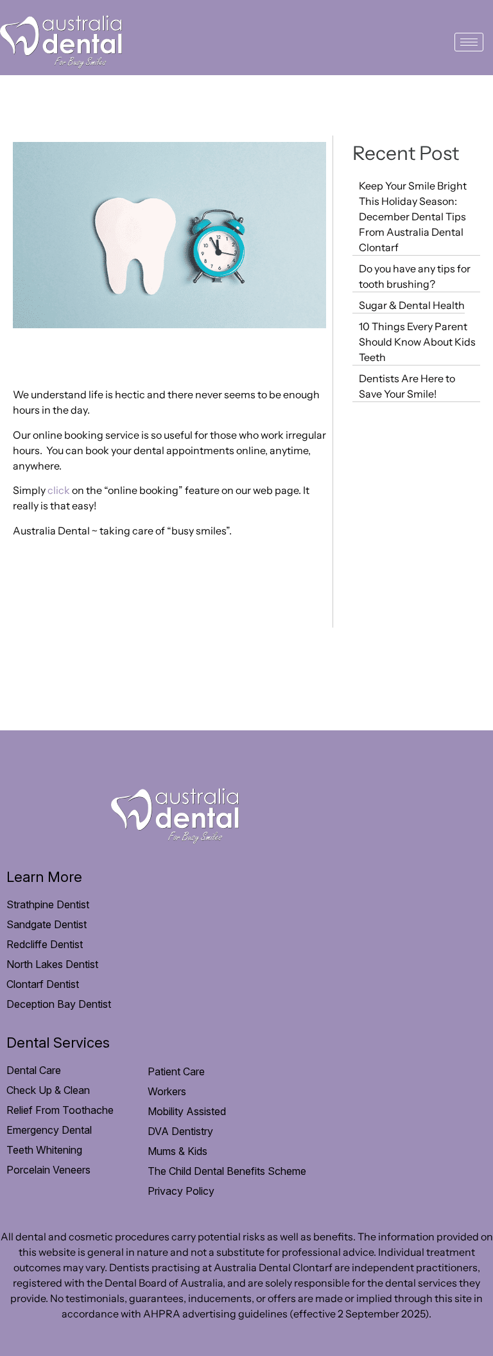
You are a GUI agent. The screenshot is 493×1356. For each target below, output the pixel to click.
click (59, 490)
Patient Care (176, 1071)
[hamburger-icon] (468, 42)
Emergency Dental (49, 1129)
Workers (167, 1091)
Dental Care (33, 1070)
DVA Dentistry (180, 1131)
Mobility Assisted (187, 1111)
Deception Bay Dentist (58, 1004)
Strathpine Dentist (47, 904)
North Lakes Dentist (52, 964)
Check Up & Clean (48, 1090)
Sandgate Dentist (46, 924)
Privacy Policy (181, 1190)
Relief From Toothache (60, 1110)
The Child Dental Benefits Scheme (227, 1171)
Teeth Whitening (44, 1149)
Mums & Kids (177, 1151)
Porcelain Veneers (48, 1169)
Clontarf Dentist (42, 984)
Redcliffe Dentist (44, 944)
